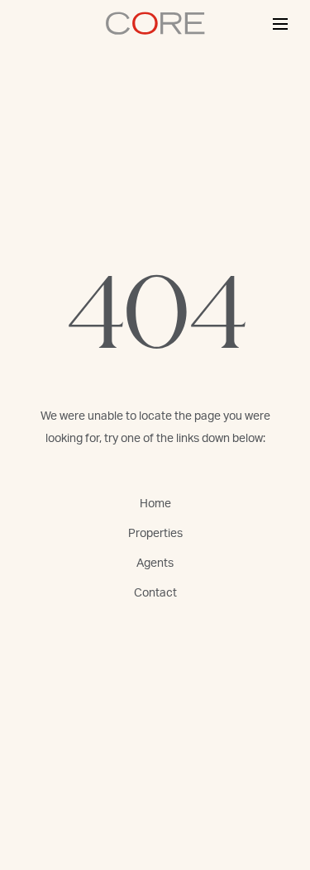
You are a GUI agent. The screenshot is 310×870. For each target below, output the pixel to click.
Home (155, 504)
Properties (155, 534)
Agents (155, 563)
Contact (155, 593)
